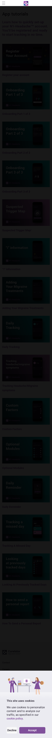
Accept (32, 730)
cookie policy (15, 718)
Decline (12, 730)
